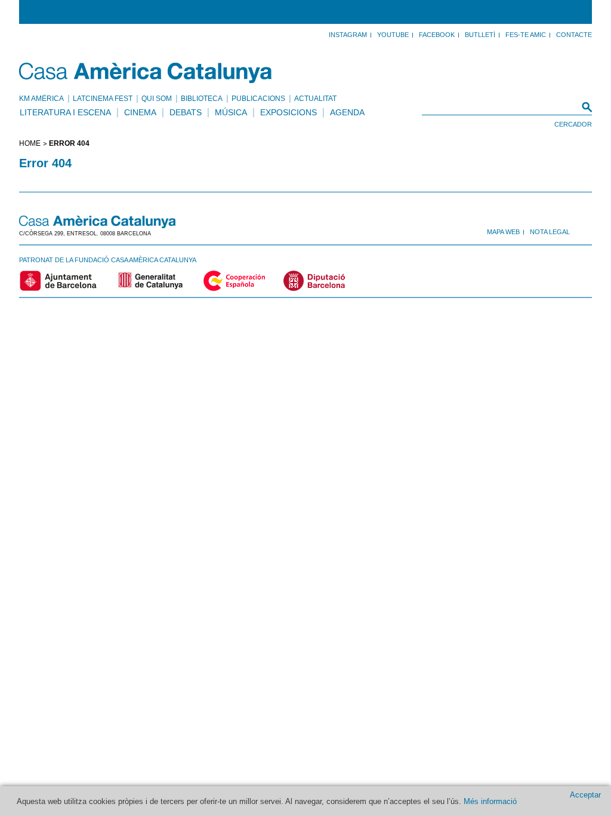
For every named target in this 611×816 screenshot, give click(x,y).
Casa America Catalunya (146, 73)
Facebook (437, 34)
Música (231, 112)
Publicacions (258, 98)
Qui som (156, 98)
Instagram (348, 34)
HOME (30, 143)
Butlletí (480, 34)
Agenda (347, 112)
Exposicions (288, 112)
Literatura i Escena (65, 112)
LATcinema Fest (102, 98)
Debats (185, 112)
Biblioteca (202, 98)
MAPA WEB (503, 231)
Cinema (140, 112)
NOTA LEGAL (550, 231)
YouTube (393, 34)
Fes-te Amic (525, 34)
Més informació (490, 801)
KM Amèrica (41, 98)
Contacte (574, 34)
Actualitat (315, 98)
